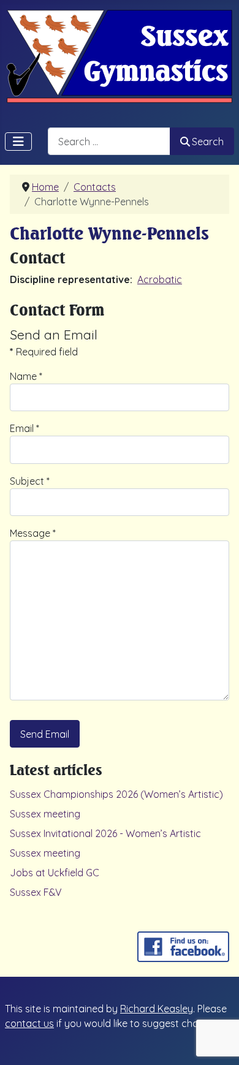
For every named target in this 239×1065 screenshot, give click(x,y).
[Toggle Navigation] (18, 141)
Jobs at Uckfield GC (54, 872)
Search (208, 141)
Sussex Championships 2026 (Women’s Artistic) (116, 794)
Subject (30, 481)
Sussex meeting (45, 814)
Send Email (44, 734)
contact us (29, 1023)
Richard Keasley (156, 1008)
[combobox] (109, 141)
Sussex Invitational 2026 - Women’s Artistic (105, 833)
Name (26, 376)
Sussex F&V (36, 892)
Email (24, 428)
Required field (44, 352)
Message (33, 533)
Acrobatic (159, 279)
